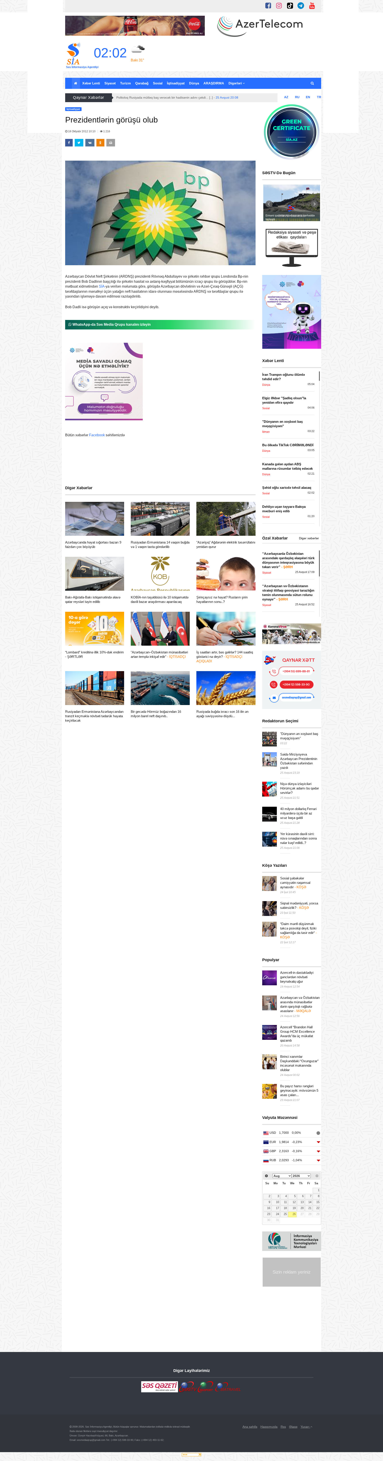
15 (317, 1202)
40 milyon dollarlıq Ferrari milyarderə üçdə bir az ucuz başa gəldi (298, 813)
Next (314, 204)
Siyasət (110, 83)
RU (297, 97)
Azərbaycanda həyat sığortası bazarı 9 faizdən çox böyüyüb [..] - (173, 97)
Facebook (97, 435)
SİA (102, 286)
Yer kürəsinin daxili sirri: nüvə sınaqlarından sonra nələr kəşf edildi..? (298, 838)
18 (285, 1208)
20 (302, 1208)
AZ (286, 97)
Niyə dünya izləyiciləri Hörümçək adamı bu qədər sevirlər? (299, 788)
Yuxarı (305, 1426)
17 (277, 1208)
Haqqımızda (268, 1426)
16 (268, 1208)
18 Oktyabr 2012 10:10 (81, 131)
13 (302, 1202)
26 (294, 1214)
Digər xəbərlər (309, 538)
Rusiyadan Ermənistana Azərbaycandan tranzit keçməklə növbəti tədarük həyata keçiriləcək (94, 716)
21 (309, 1208)
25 (285, 1214)
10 (277, 1202)
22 (317, 1208)
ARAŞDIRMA (213, 83)
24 (277, 1214)
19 (294, 1208)
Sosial (157, 83)
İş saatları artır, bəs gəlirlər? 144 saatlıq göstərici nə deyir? (224, 656)
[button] (313, 83)
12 (294, 1202)
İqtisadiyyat (176, 83)
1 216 (106, 131)
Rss (283, 1426)
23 (268, 1214)
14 (309, 1202)
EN (308, 97)
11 (285, 1202)
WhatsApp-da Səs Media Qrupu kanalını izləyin (111, 324)
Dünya (194, 83)
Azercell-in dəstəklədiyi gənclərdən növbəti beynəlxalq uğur (296, 977)
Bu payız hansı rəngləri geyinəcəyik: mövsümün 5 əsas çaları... (299, 1090)
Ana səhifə (249, 1426)
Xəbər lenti (91, 83)
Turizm (125, 83)
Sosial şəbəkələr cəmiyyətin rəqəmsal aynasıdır (295, 882)
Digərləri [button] (236, 83)
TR (319, 97)
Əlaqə (293, 1426)
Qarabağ (142, 83)
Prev (269, 204)
